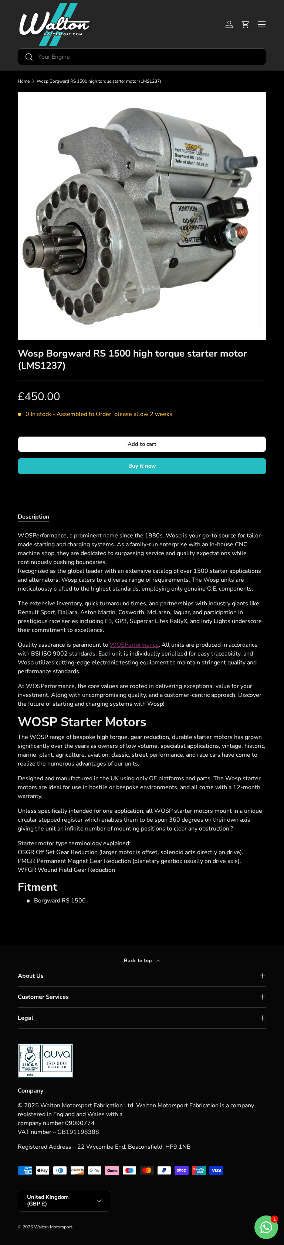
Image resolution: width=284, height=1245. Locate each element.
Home (24, 81)
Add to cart (142, 444)
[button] (245, 24)
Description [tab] (33, 517)
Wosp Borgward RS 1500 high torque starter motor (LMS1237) (99, 81)
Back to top (138, 960)
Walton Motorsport (53, 1227)
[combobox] (142, 57)
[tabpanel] (142, 718)
